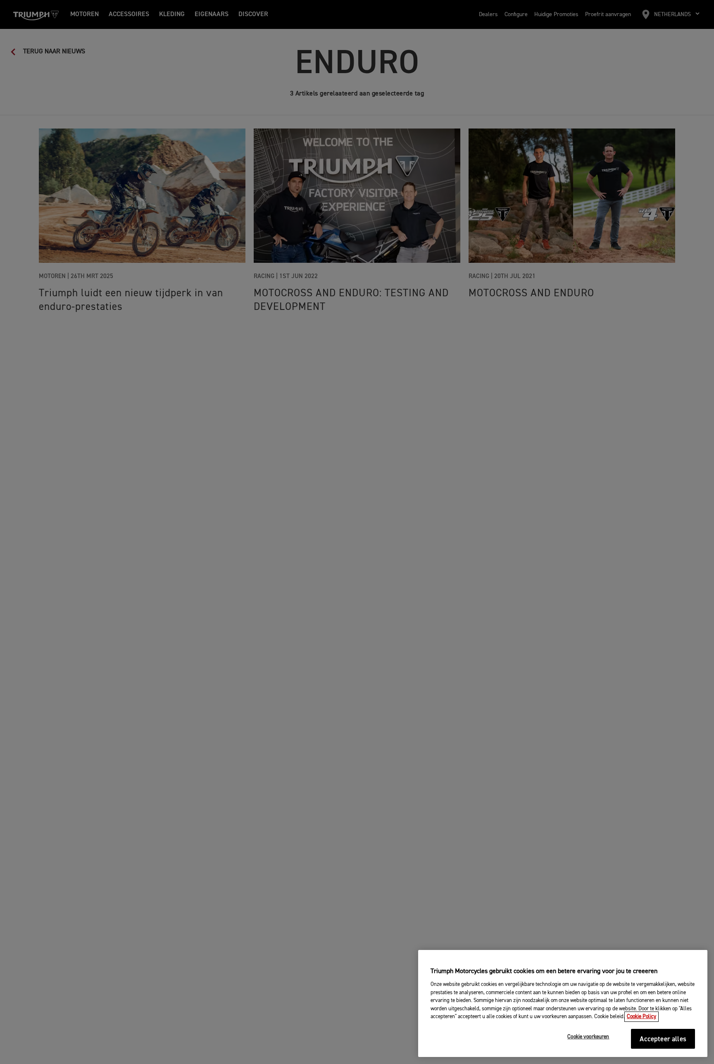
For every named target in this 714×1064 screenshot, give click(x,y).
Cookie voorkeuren (588, 1037)
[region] (562, 1003)
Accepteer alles (663, 1039)
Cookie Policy (641, 1016)
